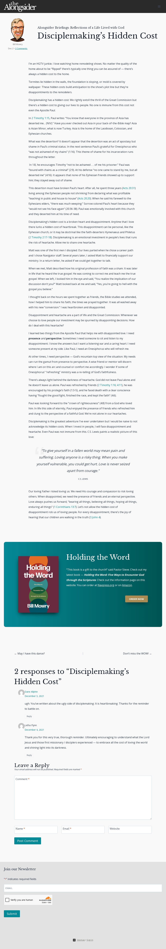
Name (20, 828)
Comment (23, 779)
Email (67, 828)
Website (115, 828)
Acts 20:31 (129, 188)
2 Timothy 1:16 (107, 385)
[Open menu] (159, 6)
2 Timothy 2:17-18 (40, 237)
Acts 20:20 (84, 198)
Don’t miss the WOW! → (137, 653)
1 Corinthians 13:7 (65, 507)
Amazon (127, 585)
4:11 (119, 385)
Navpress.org (106, 585)
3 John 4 (95, 517)
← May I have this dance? (29, 653)
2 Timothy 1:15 (40, 118)
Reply (29, 716)
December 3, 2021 (34, 696)
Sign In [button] (90, 939)
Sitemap (81, 939)
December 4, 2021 (34, 729)
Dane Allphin (31, 691)
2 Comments (21, 48)
